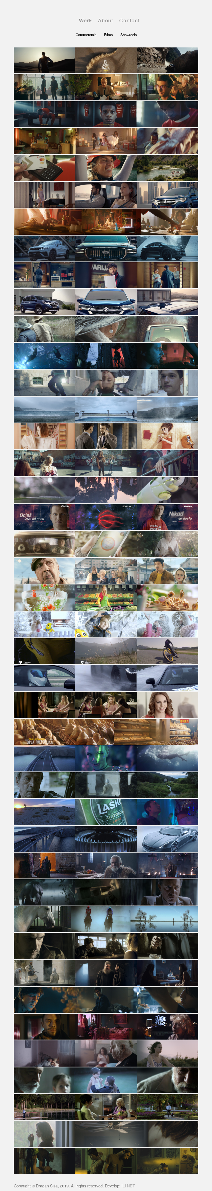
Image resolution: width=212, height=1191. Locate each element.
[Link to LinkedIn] (178, 19)
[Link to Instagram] (170, 19)
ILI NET (128, 1186)
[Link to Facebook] (161, 19)
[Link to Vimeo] (186, 19)
